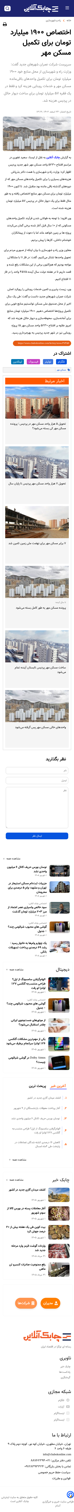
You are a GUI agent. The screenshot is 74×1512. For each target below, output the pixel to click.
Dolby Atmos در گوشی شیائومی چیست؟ (26, 1060)
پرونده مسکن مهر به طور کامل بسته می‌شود (41, 608)
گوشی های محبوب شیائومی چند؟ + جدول (27, 929)
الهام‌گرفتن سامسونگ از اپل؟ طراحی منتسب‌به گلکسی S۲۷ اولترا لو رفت (28, 983)
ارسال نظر (37, 836)
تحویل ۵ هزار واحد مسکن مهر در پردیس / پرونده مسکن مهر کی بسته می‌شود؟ (38, 426)
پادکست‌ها (65, 1372)
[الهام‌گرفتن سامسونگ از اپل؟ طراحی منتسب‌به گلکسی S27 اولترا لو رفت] (59, 984)
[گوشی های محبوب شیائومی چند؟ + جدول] (60, 927)
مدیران (48, 1303)
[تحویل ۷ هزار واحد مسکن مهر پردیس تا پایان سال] (37, 462)
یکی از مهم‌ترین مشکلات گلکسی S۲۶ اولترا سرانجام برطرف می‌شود (25, 1041)
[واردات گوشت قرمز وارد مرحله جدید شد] (59, 1251)
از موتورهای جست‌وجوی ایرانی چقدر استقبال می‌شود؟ (28, 1022)
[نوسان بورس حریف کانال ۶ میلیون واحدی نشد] (60, 871)
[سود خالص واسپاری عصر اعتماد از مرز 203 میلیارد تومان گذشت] (60, 908)
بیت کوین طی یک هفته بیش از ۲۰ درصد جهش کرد (25, 1229)
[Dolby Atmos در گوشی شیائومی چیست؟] (59, 1063)
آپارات (61, 1407)
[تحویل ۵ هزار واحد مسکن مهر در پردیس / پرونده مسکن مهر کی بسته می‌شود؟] (37, 403)
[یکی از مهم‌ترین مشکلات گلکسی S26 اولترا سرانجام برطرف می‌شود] (59, 1044)
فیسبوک (33, 361)
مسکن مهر (61, 370)
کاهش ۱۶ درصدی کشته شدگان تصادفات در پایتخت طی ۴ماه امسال (37, 1144)
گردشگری (66, 1377)
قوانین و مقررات (61, 1478)
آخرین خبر (58, 1086)
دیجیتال (63, 969)
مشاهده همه (13, 859)
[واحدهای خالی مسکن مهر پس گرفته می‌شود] (37, 706)
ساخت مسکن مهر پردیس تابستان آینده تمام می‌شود (40, 669)
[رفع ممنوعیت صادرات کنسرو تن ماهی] (59, 1269)
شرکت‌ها (24, 1303)
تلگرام (61, 361)
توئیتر (48, 361)
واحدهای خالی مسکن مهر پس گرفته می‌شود (40, 727)
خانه (69, 20)
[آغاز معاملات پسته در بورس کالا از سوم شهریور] (59, 1213)
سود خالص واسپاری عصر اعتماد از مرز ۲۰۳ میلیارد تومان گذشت (27, 909)
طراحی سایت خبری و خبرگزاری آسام (58, 1504)
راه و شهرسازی (53, 20)
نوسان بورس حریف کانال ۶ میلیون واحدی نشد (27, 869)
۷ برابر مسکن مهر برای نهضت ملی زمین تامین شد (37, 543)
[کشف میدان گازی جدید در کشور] (59, 1195)
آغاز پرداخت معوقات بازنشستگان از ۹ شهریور (36, 1108)
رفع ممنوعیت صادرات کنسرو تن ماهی (27, 1266)
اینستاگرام (59, 1413)
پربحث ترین (37, 1086)
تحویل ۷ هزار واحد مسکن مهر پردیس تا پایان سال (37, 483)
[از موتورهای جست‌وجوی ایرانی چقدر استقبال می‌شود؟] (59, 1025)
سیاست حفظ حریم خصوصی (54, 1472)
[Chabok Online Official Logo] (41, 8)
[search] (7, 8)
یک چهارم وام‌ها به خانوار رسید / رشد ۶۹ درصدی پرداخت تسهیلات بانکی (27, 947)
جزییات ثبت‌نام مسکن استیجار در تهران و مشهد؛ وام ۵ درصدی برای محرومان (27, 887)
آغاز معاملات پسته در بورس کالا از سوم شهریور (26, 1210)
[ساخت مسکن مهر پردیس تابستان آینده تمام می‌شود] (37, 646)
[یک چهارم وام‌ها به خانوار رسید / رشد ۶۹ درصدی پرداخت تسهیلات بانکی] (60, 947)
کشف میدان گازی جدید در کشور (44, 1098)
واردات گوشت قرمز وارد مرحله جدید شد (28, 1248)
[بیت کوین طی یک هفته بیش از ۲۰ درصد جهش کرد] (59, 1232)
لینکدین (17, 361)
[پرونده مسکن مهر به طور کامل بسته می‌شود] (37, 582)
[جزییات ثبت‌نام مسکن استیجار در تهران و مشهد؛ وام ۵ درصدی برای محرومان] (60, 887)
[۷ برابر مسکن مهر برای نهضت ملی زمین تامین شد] (37, 522)
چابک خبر (61, 1180)
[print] (5, 24)
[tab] (58, 1086)
